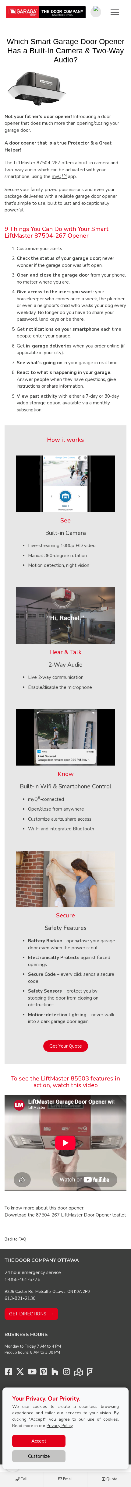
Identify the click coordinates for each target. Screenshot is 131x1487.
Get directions (27, 1314)
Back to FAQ (15, 1239)
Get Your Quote (65, 1046)
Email (67, 1479)
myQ (59, 176)
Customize (39, 1456)
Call (23, 1479)
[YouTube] (32, 1373)
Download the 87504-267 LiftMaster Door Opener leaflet (65, 1215)
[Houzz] (55, 1373)
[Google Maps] (78, 1373)
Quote (111, 1479)
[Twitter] (20, 1373)
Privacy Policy (60, 1426)
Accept (38, 1441)
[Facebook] (8, 1373)
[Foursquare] (90, 1373)
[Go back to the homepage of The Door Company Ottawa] (46, 12)
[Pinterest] (43, 1373)
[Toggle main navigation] (114, 12)
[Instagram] (66, 1373)
